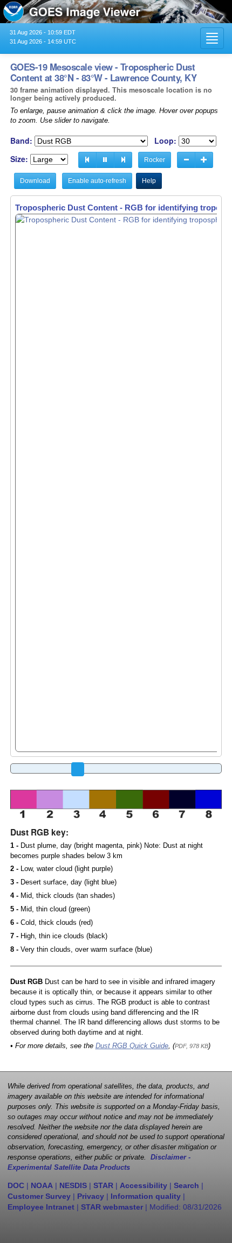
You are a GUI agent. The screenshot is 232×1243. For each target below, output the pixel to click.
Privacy (90, 1196)
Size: (19, 159)
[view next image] (123, 160)
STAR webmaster (112, 1207)
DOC (16, 1185)
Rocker (154, 160)
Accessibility (143, 1185)
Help (149, 181)
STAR (103, 1185)
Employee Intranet (41, 1207)
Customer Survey (39, 1196)
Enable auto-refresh (97, 181)
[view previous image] (87, 160)
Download (35, 181)
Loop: (165, 140)
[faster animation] (204, 160)
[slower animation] (186, 160)
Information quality (146, 1196)
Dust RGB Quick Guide (131, 1046)
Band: (21, 140)
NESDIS (73, 1185)
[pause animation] (105, 160)
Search (186, 1185)
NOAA (42, 1185)
